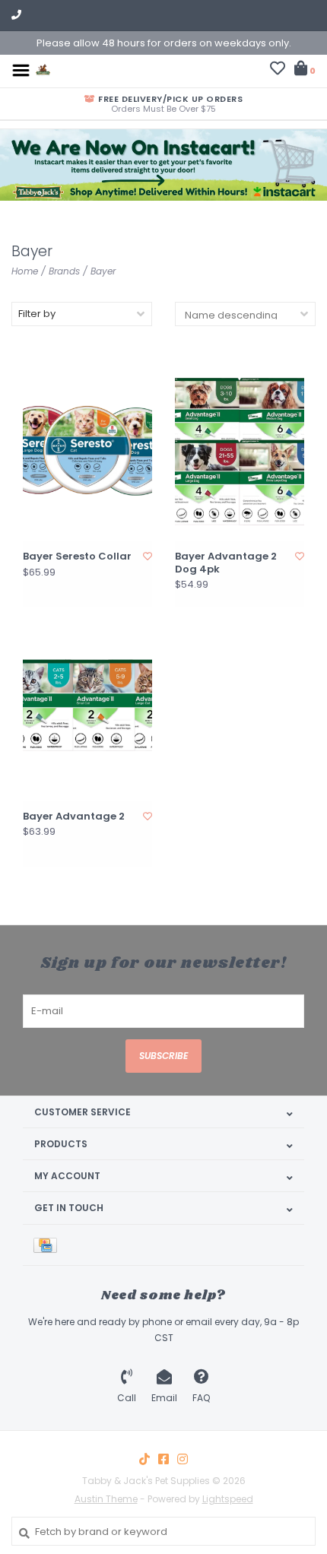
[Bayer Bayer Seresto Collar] (87, 450)
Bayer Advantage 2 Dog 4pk (226, 563)
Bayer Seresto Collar (77, 556)
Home (24, 271)
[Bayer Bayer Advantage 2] (87, 710)
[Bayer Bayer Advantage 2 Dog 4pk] (239, 450)
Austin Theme (106, 1498)
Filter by (37, 313)
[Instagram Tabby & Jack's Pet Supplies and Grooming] (182, 1459)
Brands (64, 271)
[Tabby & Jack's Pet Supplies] (43, 69)
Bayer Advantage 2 (74, 816)
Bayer (103, 271)
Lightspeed (227, 1498)
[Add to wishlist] (147, 556)
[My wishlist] (277, 70)
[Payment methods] (47, 1244)
